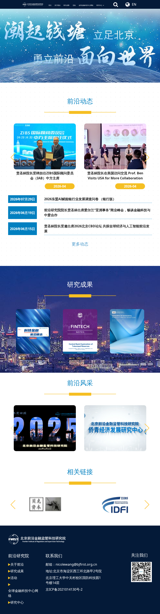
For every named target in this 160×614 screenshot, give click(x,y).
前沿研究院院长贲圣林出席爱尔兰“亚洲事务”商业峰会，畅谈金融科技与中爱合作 (97, 212)
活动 (74, 5)
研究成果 (66, 5)
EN (134, 4)
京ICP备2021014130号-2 (64, 589)
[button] (147, 157)
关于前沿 (57, 5)
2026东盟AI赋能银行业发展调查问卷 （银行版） (80, 199)
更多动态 (80, 244)
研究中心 (99, 5)
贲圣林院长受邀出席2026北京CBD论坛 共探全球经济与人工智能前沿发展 (96, 228)
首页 (50, 5)
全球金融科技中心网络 (86, 5)
